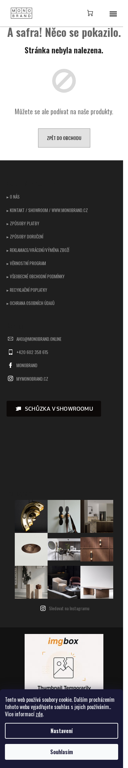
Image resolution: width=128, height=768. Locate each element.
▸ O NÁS (13, 196)
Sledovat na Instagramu (69, 608)
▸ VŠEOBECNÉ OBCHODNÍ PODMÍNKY (36, 276)
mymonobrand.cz (32, 378)
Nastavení (62, 731)
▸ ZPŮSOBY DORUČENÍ (25, 236)
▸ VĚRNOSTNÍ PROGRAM (26, 263)
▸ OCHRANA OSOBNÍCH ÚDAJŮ (30, 303)
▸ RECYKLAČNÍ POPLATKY (27, 290)
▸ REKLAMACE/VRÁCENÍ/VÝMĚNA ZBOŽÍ (38, 250)
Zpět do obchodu (64, 137)
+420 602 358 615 (32, 352)
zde (39, 714)
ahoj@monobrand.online (38, 339)
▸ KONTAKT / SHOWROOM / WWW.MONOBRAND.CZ (47, 210)
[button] (54, 409)
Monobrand (26, 365)
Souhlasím (61, 752)
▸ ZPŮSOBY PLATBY (23, 223)
